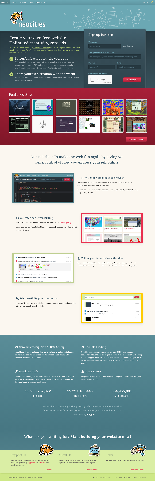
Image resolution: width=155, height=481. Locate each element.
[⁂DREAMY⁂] (136, 124)
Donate (49, 469)
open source (21, 477)
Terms (134, 477)
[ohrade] (136, 107)
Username (92, 42)
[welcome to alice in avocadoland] (89, 124)
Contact (143, 477)
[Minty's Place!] (42, 107)
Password (92, 62)
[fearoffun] (66, 107)
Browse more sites (136, 139)
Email (119, 62)
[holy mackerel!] (19, 124)
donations (38, 357)
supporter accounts (22, 357)
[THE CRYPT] (89, 107)
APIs (62, 379)
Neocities (11, 477)
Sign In (145, 2)
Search (14, 2)
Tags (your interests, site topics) (101, 52)
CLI (109, 477)
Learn (31, 2)
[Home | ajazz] (66, 124)
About (95, 477)
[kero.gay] (113, 124)
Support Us (40, 2)
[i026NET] (19, 107)
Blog (115, 477)
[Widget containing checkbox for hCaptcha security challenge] (100, 79)
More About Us (92, 469)
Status (127, 477)
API (120, 477)
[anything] (113, 107)
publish (87, 376)
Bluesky (39, 477)
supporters (31, 462)
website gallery (65, 222)
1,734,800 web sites (41, 47)
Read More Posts (137, 469)
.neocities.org (127, 46)
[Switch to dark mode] (152, 2)
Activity (23, 2)
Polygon (90, 414)
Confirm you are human (97, 73)
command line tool (52, 65)
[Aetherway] (42, 124)
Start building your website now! (101, 436)
